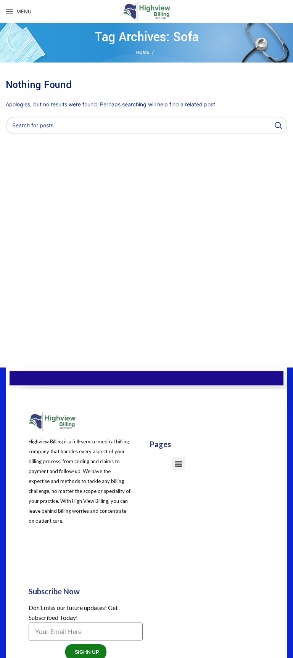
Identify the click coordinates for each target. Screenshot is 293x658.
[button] (178, 463)
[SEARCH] (278, 125)
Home (142, 52)
